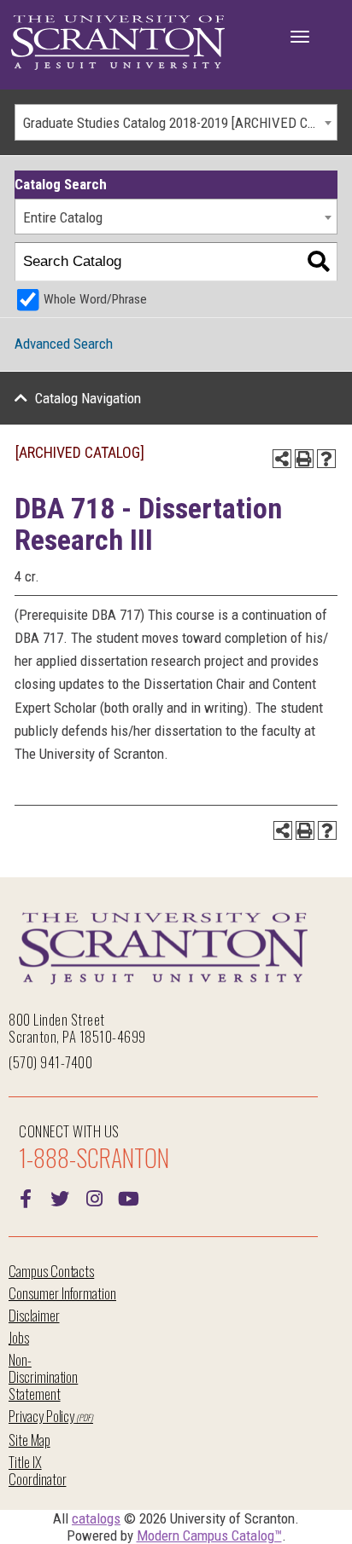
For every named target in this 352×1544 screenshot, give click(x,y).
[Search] (318, 262)
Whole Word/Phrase (95, 299)
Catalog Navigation (88, 398)
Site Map (29, 1439)
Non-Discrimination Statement (43, 1376)
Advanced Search (64, 343)
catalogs (96, 1518)
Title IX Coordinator (37, 1470)
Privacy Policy (41, 1415)
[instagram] (94, 1197)
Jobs (19, 1337)
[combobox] (176, 122)
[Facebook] (26, 1197)
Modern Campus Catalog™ (209, 1535)
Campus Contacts (51, 1270)
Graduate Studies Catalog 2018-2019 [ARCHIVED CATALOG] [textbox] (180, 122)
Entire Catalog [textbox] (63, 217)
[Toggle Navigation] (300, 36)
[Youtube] (128, 1197)
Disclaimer (34, 1315)
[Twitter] (60, 1197)
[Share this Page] (282, 458)
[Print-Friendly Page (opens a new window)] (304, 458)
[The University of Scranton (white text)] (118, 43)
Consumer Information (62, 1293)
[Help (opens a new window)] (326, 458)
